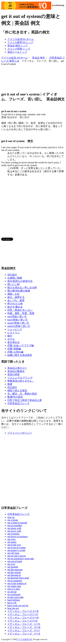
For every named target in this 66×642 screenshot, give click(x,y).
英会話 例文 (17, 45)
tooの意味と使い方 (17, 319)
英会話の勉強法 (16, 371)
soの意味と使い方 (17, 316)
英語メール (17, 52)
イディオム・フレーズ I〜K (22, 620)
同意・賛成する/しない (20, 310)
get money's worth (16, 550)
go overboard (13, 594)
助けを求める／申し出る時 (22, 287)
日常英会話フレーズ (18, 403)
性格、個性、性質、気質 (20, 313)
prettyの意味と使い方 (18, 326)
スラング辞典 (18, 48)
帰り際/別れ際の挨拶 (18, 290)
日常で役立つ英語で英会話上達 (24, 400)
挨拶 (9, 384)
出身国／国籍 (14, 278)
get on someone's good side (20, 558)
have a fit (11, 602)
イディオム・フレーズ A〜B (23, 611)
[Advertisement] (25, 78)
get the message (15, 569)
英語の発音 (13, 374)
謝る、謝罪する (16, 297)
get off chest (13, 553)
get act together (14, 525)
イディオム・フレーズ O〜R (23, 627)
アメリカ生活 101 (24, 639)
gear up (11, 517)
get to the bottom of (16, 583)
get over (11, 564)
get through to (14, 575)
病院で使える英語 (17, 390)
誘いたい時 (13, 284)
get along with (14, 528)
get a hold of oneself (17, 522)
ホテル (11, 339)
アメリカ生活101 (20, 39)
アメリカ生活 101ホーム (14, 57)
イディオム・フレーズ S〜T (23, 630)
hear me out (13, 608)
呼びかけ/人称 (15, 303)
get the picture (14, 572)
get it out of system (16, 547)
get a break (12, 520)
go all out (11, 591)
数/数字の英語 (15, 397)
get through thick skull (18, 578)
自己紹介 (12, 274)
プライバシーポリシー (19, 433)
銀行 (9, 335)
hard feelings (13, 600)
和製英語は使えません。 (20, 381)
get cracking (13, 533)
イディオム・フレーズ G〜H (23, 617)
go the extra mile (15, 597)
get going (11, 542)
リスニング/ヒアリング (20, 377)
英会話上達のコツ (17, 368)
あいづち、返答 (16, 300)
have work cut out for (17, 605)
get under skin (14, 586)
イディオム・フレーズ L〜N (23, 624)
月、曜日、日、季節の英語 (22, 393)
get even (11, 539)
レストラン (13, 332)
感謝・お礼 (13, 294)
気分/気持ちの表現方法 (20, 281)
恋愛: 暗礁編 (14, 348)
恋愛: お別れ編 (15, 352)
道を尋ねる (13, 342)
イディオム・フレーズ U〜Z (23, 633)
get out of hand (14, 561)
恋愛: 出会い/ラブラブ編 (20, 345)
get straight (12, 567)
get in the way (14, 544)
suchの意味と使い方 (18, 323)
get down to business (17, 536)
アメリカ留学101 (20, 42)
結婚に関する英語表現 (19, 355)
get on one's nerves (16, 556)
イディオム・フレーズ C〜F (22, 614)
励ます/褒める (15, 307)
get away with (14, 531)
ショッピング (14, 329)
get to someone (14, 580)
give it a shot (13, 589)
